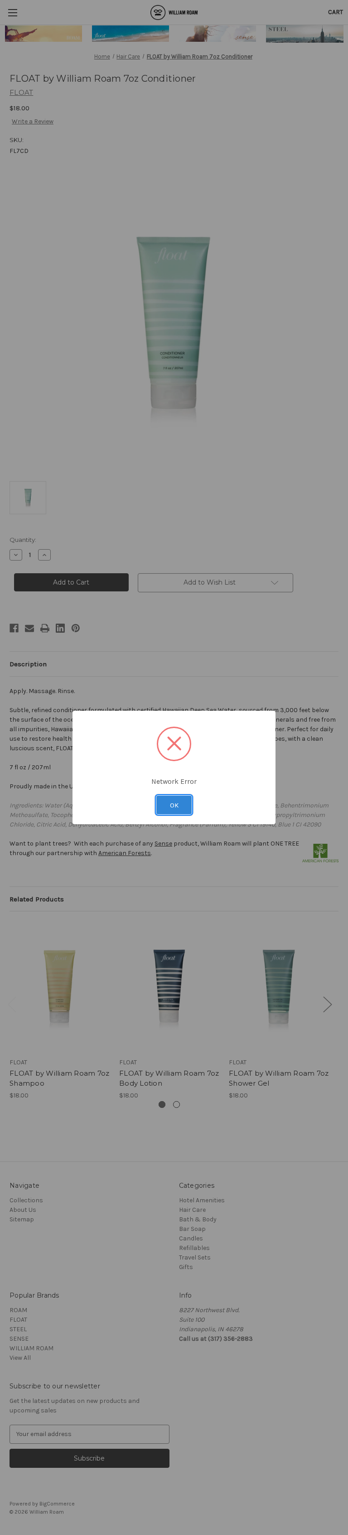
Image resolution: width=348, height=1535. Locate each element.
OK (174, 805)
